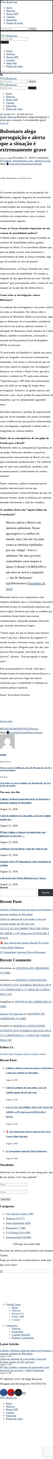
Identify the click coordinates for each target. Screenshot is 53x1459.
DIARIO (14, 728)
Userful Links (13, 1304)
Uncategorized (18, 1237)
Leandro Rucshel (21, 1334)
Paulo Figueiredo (18, 1223)
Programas (16, 1227)
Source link (6, 721)
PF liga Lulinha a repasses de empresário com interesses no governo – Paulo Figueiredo (24, 1369)
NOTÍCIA (24, 728)
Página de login (14, 22)
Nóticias (10, 10)
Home (3, 116)
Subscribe (11, 19)
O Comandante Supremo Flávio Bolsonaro (22, 952)
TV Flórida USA (18, 1232)
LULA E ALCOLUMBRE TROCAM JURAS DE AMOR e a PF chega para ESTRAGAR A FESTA (24, 933)
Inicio (9, 7)
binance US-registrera (11, 1013)
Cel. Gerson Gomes (19, 1213)
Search (33, 29)
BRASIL (4, 728)
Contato (10, 16)
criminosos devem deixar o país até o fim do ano (23, 849)
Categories (11, 1325)
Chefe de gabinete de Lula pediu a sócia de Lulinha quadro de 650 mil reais (23, 1360)
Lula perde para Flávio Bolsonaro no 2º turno (23, 878)
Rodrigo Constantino (23, 1337)
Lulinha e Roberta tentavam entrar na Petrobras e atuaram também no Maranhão (26, 1352)
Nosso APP (12, 13)
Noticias (16, 1328)
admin (10, 158)
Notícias (34, 728)
